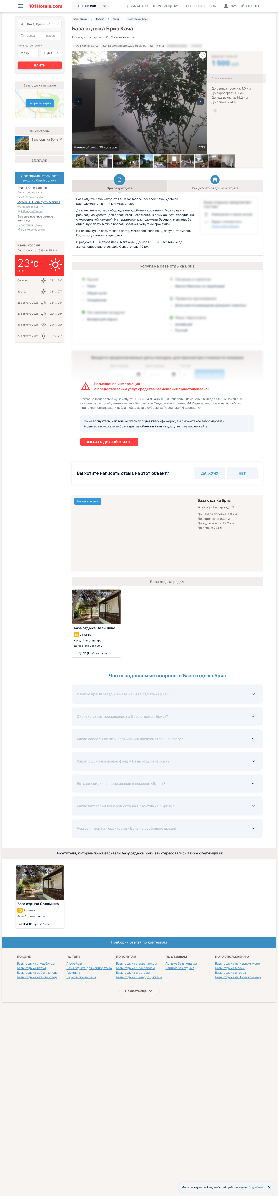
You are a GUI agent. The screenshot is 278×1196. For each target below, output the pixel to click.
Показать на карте (122, 37)
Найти (40, 65)
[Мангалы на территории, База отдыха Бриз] (201, 161)
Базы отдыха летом (31, 968)
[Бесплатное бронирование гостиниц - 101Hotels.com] (45, 6)
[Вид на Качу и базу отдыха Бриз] (78, 161)
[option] (139, 102)
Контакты (157, 46)
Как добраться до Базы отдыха (124, 46)
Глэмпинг (73, 972)
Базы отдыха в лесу (230, 968)
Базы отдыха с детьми (133, 972)
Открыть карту (39, 103)
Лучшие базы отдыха (181, 963)
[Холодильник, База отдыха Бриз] (228, 161)
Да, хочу (209, 473)
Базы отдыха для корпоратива (89, 968)
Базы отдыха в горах (230, 972)
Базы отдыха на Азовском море (239, 977)
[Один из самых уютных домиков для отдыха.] (132, 161)
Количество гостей (30, 45)
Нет (242, 473)
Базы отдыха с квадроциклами (139, 977)
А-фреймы (74, 963)
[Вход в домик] (105, 161)
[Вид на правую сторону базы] (119, 161)
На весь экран (87, 501)
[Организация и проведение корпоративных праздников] (160, 161)
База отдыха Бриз (44, 139)
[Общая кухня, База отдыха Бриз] (215, 161)
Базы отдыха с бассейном (135, 968)
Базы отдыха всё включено (37, 972)
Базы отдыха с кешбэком (36, 963)
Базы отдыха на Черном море (237, 963)
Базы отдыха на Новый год (37, 977)
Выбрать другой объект (109, 442)
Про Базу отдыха (86, 46)
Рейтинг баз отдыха (179, 968)
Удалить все (39, 159)
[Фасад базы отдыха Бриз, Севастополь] (91, 161)
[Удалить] (61, 139)
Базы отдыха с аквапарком (136, 963)
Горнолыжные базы (81, 977)
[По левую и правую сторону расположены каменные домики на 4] (146, 161)
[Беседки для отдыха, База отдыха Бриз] (187, 161)
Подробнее (256, 1187)
